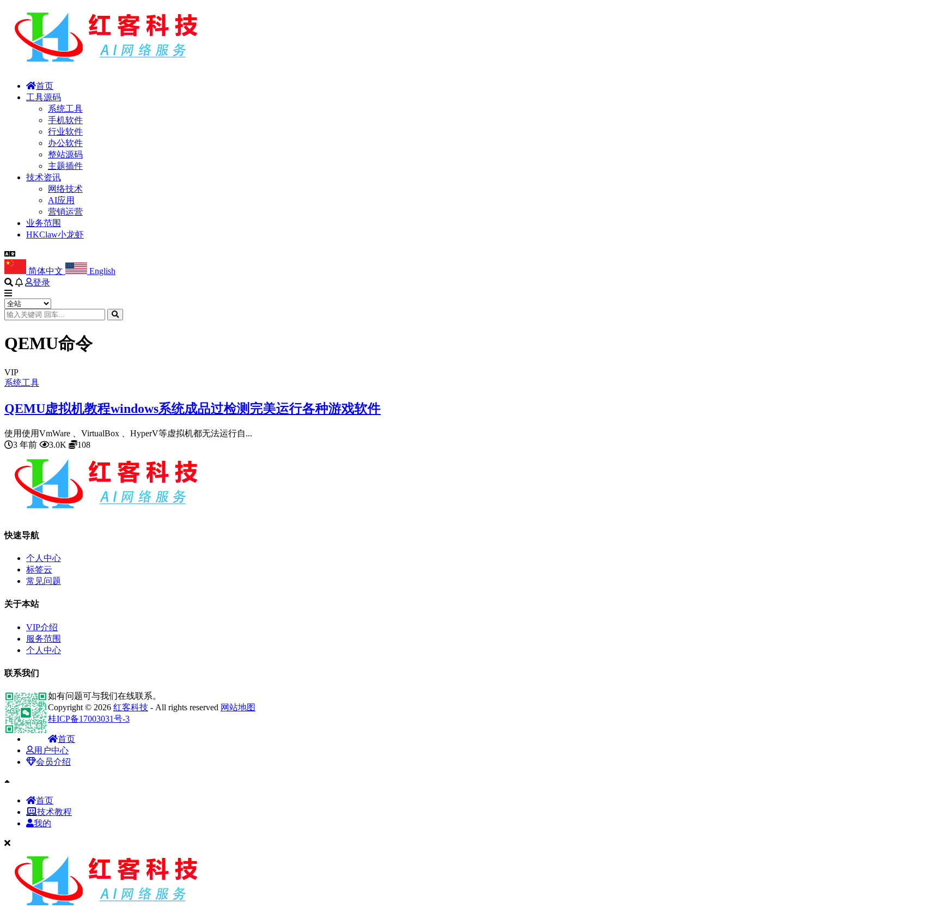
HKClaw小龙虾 (55, 234)
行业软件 (65, 131)
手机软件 (65, 120)
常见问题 (43, 581)
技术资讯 (43, 177)
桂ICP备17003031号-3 (89, 718)
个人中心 (43, 558)
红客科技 (130, 707)
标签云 (39, 569)
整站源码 (65, 154)
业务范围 (43, 223)
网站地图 (238, 707)
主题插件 (65, 165)
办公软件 (65, 143)
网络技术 (65, 188)
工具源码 (43, 97)
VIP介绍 (42, 627)
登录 (41, 282)
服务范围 (43, 638)
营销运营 (65, 211)
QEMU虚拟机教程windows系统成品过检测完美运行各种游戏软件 (192, 408)
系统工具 (65, 108)
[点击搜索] (115, 314)
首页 (44, 85)
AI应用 (61, 200)
